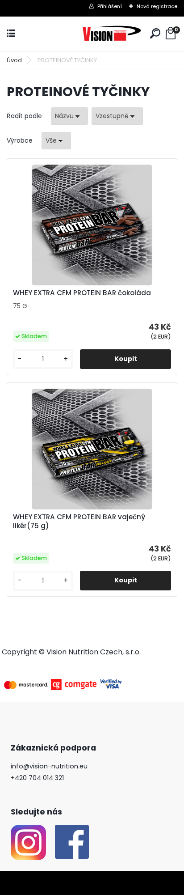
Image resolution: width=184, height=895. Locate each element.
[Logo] (112, 33)
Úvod (14, 60)
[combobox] (69, 116)
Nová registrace (157, 6)
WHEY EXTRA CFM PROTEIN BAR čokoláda (82, 292)
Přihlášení (109, 6)
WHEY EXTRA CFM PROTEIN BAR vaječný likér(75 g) (79, 521)
